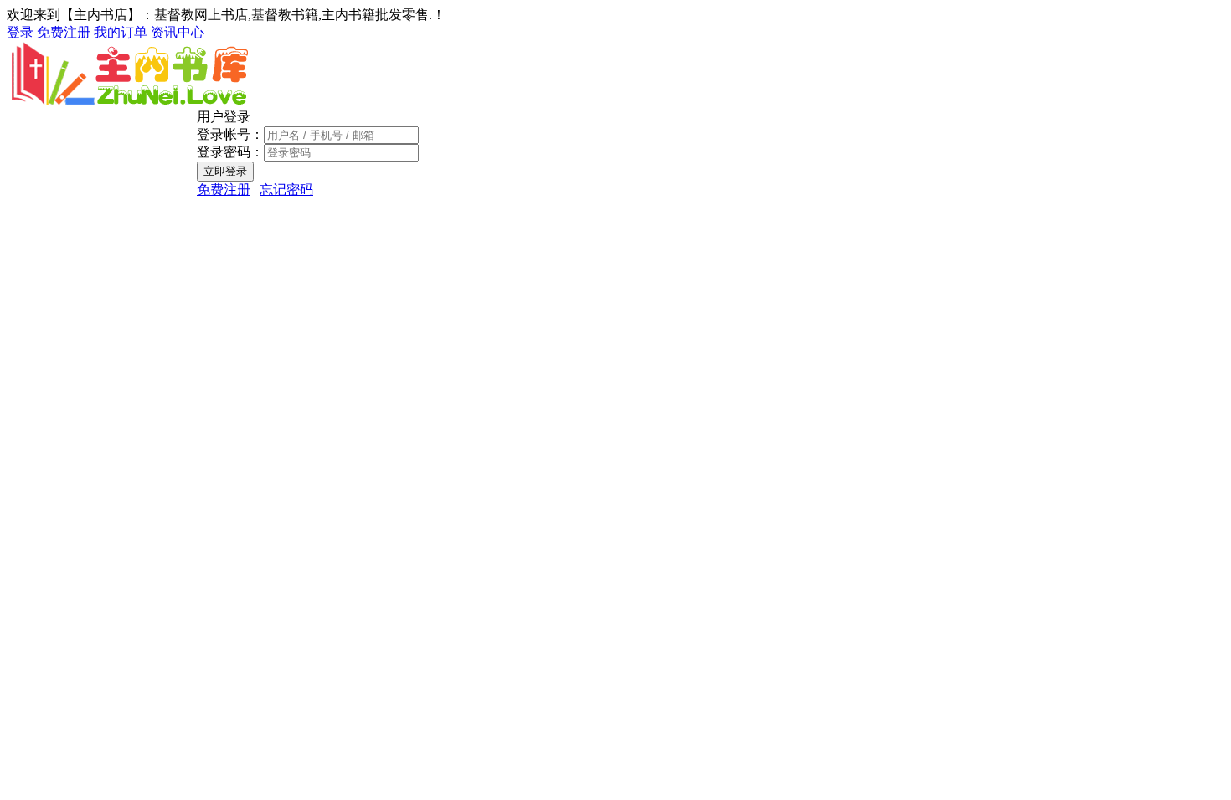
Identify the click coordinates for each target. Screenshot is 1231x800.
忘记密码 (286, 189)
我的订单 (120, 32)
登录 (20, 32)
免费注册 (63, 32)
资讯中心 (177, 32)
